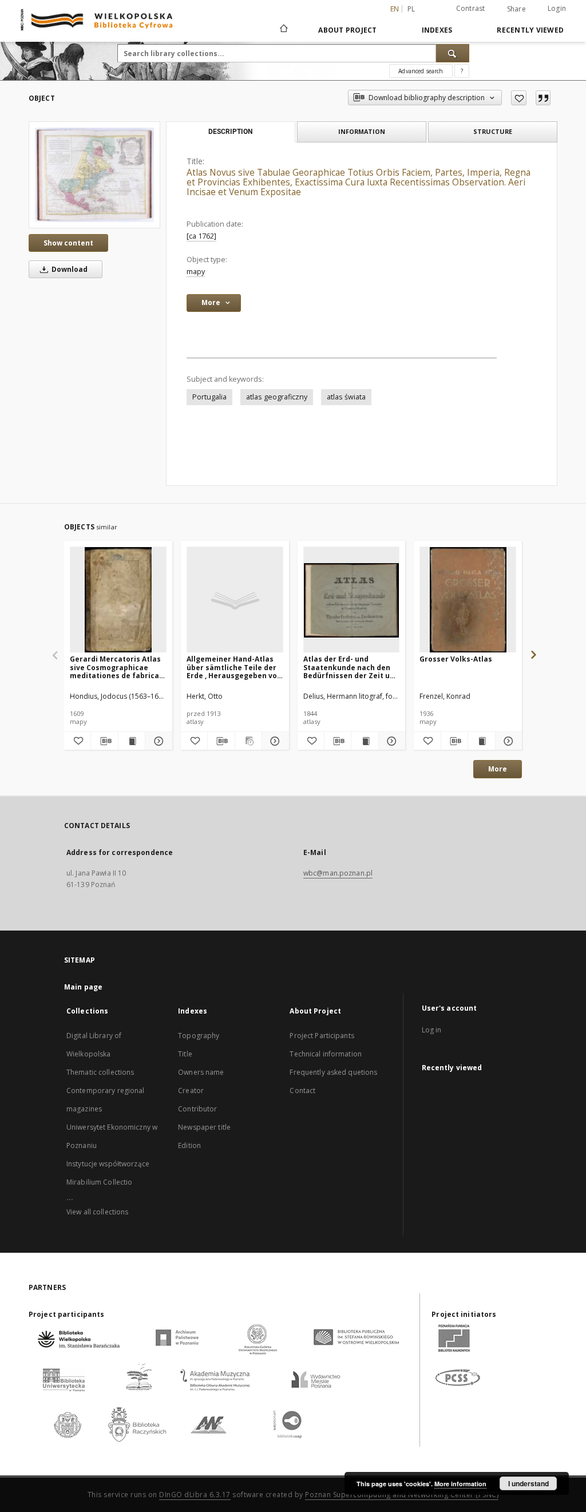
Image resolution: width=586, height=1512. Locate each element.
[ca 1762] (201, 236)
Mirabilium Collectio (99, 1182)
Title (185, 1054)
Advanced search (420, 71)
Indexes (437, 30)
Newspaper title (204, 1127)
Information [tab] (361, 131)
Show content (68, 243)
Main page (83, 987)
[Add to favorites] (518, 97)
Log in (432, 1030)
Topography (198, 1035)
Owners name (201, 1072)
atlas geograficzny (276, 397)
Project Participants (322, 1035)
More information (460, 1483)
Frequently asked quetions (333, 1072)
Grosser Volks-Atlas (455, 659)
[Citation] (543, 97)
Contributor (197, 1109)
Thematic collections (100, 1072)
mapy (196, 271)
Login (557, 8)
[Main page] (283, 29)
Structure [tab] (492, 131)
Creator (191, 1090)
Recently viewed (530, 30)
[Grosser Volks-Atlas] (468, 600)
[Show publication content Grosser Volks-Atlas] (481, 741)
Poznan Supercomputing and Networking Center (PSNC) (401, 1494)
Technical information (326, 1054)
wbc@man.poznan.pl (338, 873)
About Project (347, 30)
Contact (302, 1090)
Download (69, 269)
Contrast (470, 8)
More (497, 769)
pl (411, 9)
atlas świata (346, 397)
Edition (189, 1145)
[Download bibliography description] (104, 741)
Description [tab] (230, 132)
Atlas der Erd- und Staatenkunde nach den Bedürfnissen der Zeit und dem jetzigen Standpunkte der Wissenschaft (351, 667)
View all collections (97, 1212)
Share (516, 9)
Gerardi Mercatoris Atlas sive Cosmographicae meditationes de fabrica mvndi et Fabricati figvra (115, 667)
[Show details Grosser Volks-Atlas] (507, 741)
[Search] (452, 53)
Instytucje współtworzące (107, 1164)
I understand (528, 1483)
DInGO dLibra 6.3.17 (195, 1494)
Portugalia (209, 397)
